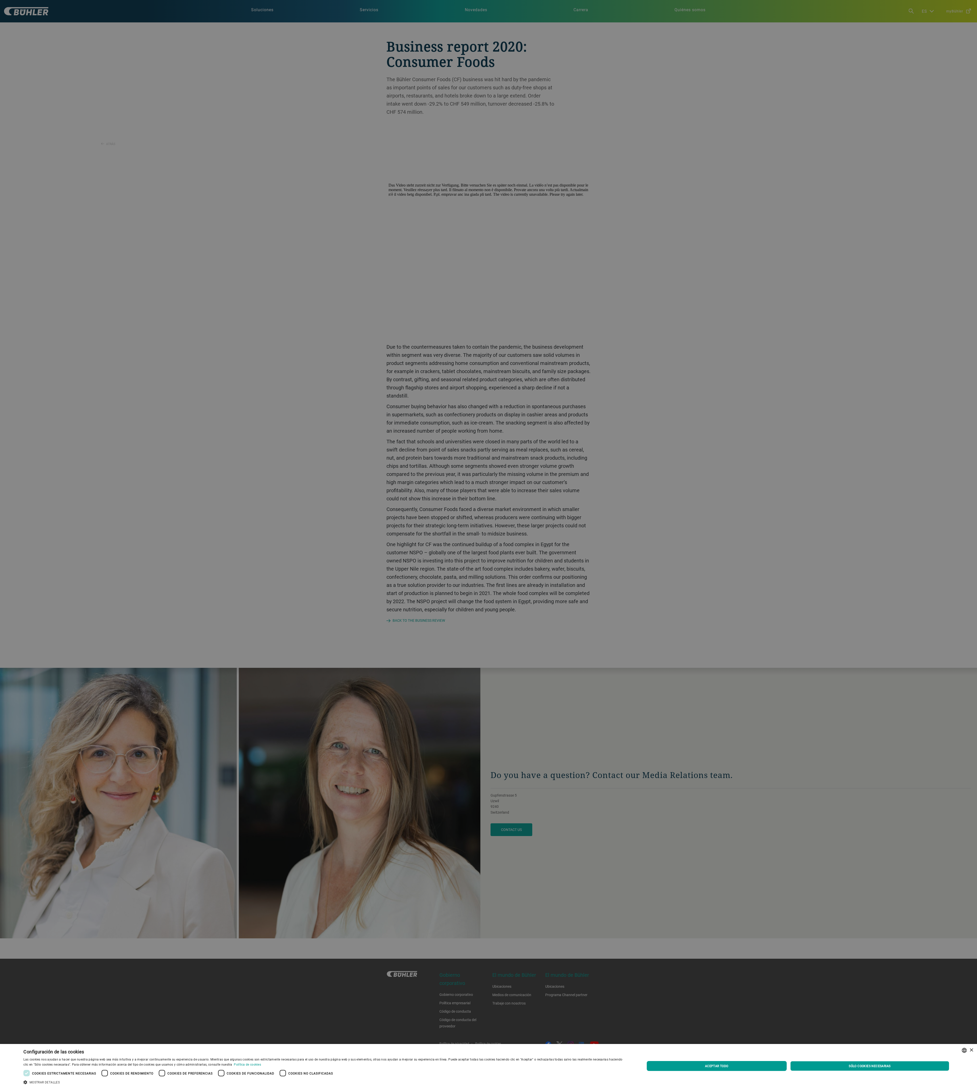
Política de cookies (247, 1064)
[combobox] (964, 1050)
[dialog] (488, 1066)
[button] (324, 1081)
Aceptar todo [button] (716, 1066)
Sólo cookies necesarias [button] (869, 1066)
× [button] (971, 1050)
